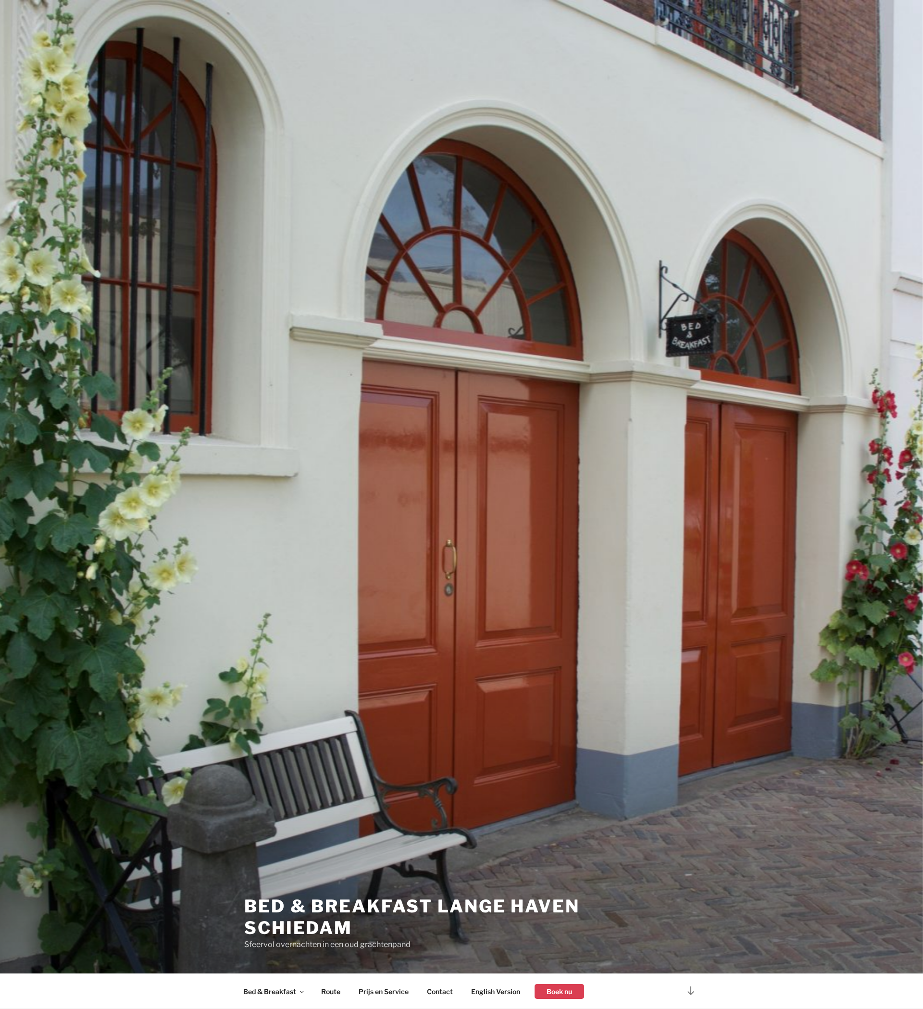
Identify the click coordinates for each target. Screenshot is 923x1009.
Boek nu (559, 991)
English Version (495, 991)
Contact (440, 991)
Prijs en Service (384, 991)
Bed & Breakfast (269, 991)
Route (330, 991)
